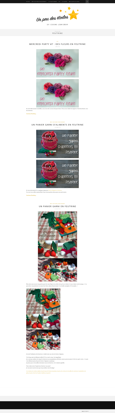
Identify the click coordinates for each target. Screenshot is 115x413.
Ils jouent (64, 1)
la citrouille (68, 371)
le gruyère (48, 373)
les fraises (49, 371)
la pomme (54, 371)
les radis (34, 371)
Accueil (28, 1)
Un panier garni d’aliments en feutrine (57, 124)
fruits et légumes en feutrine (55, 190)
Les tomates (29, 371)
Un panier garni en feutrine (57, 206)
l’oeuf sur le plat (36, 373)
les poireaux (43, 371)
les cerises (63, 371)
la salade (38, 371)
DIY (59, 1)
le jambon (43, 373)
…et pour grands (52, 1)
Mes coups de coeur (74, 1)
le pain (30, 373)
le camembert (81, 371)
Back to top (85, 411)
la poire (59, 371)
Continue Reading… (31, 113)
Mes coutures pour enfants (39, 1)
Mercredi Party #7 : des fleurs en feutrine (57, 44)
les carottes (74, 371)
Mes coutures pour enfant (57, 122)
